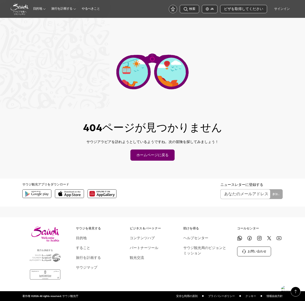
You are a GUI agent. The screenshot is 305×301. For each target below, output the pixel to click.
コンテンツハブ (142, 238)
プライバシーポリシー (221, 296)
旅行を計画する (88, 257)
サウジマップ (86, 267)
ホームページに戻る (152, 155)
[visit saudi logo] (20, 9)
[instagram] (259, 238)
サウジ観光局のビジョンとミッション (204, 250)
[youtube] (279, 238)
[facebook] (250, 238)
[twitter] (269, 238)
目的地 (81, 238)
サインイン (282, 8)
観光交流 (137, 257)
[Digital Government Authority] (45, 274)
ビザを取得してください (243, 9)
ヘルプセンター (195, 238)
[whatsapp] (240, 238)
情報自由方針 (275, 296)
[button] (289, 289)
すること (83, 248)
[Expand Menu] (44, 9)
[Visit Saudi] (45, 234)
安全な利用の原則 (187, 296)
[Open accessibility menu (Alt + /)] (173, 9)
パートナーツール (144, 248)
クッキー (250, 296)
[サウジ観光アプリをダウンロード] (36, 194)
